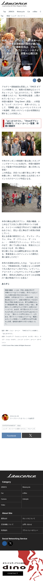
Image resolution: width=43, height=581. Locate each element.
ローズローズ (14, 64)
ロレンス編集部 (27, 64)
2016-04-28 (13, 62)
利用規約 (4, 530)
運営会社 (4, 518)
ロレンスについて (29, 518)
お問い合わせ (27, 524)
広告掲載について (7, 524)
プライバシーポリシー (30, 530)
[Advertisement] (20, 364)
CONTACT (13, 573)
